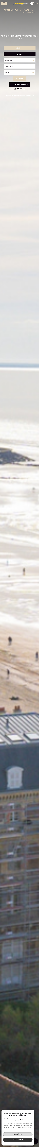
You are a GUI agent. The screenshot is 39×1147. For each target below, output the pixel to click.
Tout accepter (17, 1140)
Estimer (19, 54)
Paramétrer (18, 1134)
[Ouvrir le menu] (4, 3)
